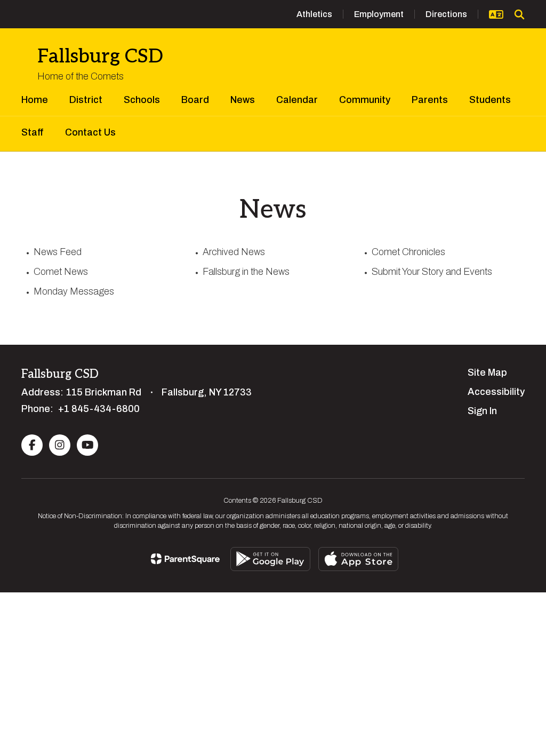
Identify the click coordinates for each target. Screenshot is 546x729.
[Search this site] (519, 14)
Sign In (482, 411)
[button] (496, 14)
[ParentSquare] (185, 559)
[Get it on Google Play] (270, 559)
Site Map (487, 372)
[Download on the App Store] (358, 559)
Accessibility (496, 391)
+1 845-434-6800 (99, 408)
